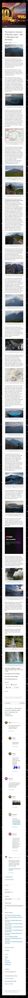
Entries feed (7, 960)
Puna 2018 (7, 703)
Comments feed (8, 962)
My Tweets (7, 950)
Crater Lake (20, 697)
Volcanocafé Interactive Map (10, 981)
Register (6, 957)
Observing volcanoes (16, 915)
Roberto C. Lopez (8, 42)
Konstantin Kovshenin (14, 992)
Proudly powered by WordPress (11, 990)
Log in (6, 958)
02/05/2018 (14, 42)
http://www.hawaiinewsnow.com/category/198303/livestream (16, 823)
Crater (16, 697)
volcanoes (19, 698)
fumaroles (6, 698)
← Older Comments (9, 715)
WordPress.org (8, 964)
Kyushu (13, 698)
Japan (11, 697)
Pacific (16, 698)
